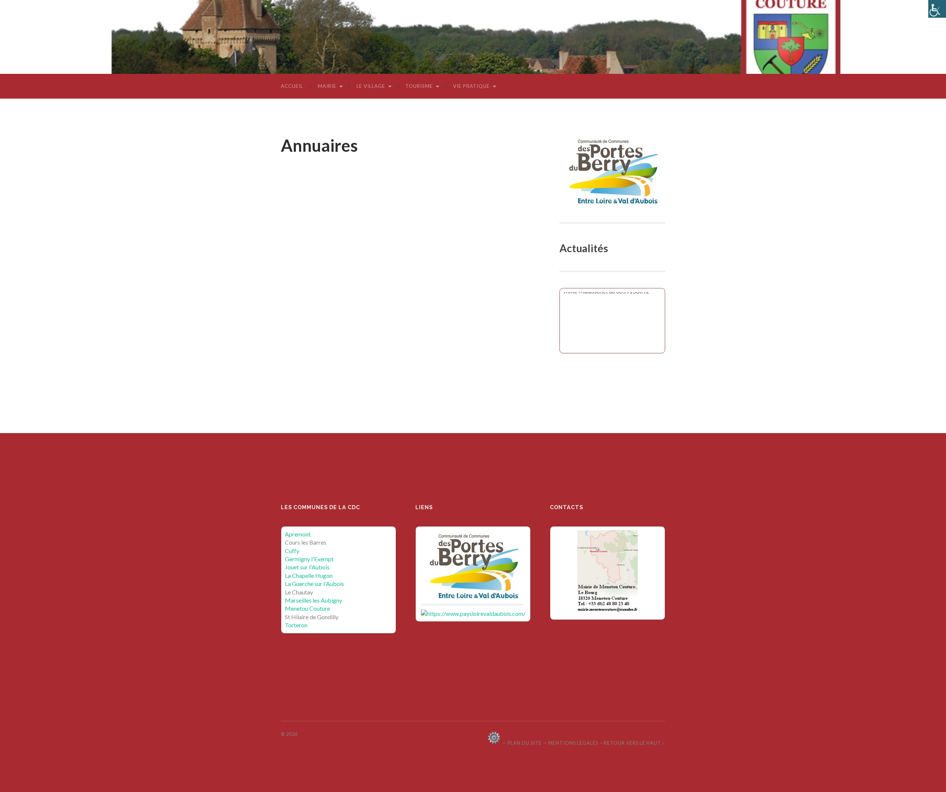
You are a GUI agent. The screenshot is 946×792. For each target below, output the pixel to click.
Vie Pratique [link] (471, 86)
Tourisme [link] (419, 86)
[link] (937, 9)
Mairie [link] (327, 86)
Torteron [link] (296, 624)
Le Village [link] (371, 86)
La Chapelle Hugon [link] (309, 575)
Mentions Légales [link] (573, 743)
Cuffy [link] (292, 550)
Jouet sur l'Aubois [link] (307, 566)
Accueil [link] (292, 86)
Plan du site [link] (525, 743)
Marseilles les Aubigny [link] (313, 600)
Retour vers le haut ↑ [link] (634, 743)
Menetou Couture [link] (307, 608)
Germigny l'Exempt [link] (309, 558)
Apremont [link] (298, 534)
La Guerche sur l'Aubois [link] (314, 583)
